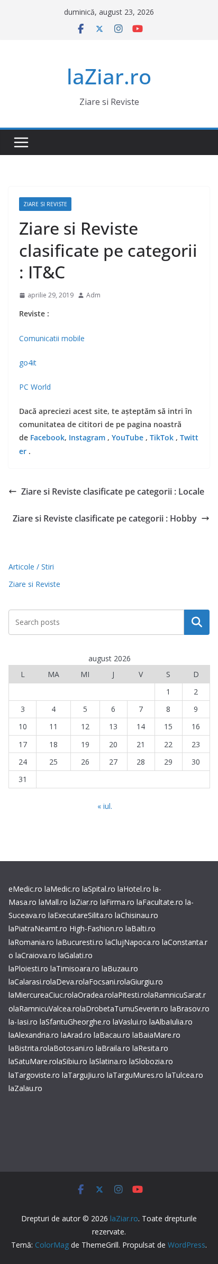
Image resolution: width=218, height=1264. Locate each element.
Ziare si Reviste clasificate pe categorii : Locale (112, 491)
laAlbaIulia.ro (171, 1022)
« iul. (104, 806)
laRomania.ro (31, 942)
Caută (196, 622)
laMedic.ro (63, 889)
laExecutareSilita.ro (80, 915)
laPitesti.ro (130, 995)
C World (37, 387)
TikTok (162, 437)
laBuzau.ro (120, 968)
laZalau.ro (25, 1088)
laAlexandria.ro (33, 1035)
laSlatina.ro (108, 1061)
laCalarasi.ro (29, 982)
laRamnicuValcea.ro (46, 1009)
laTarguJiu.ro (84, 1075)
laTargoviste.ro (34, 1075)
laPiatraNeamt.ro (37, 928)
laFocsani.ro (103, 982)
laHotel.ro (134, 889)
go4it (28, 363)
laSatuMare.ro (32, 1061)
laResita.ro (150, 1048)
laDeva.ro (66, 982)
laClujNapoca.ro (132, 942)
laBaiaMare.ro (156, 1035)
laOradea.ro (92, 995)
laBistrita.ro (28, 1048)
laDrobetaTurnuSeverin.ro (124, 1009)
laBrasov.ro (190, 1009)
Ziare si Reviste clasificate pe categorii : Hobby (105, 518)
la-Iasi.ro (23, 1022)
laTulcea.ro (184, 1075)
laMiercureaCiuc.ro (40, 995)
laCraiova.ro (35, 955)
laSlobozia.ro (151, 1061)
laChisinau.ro (136, 915)
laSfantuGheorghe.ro (75, 1022)
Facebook (47, 437)
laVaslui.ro (131, 1022)
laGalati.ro (75, 955)
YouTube (127, 437)
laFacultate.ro (160, 902)
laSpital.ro (98, 889)
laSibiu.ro (72, 1061)
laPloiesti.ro (28, 968)
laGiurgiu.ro (143, 982)
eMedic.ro (25, 889)
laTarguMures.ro (135, 1075)
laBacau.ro (112, 1035)
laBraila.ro (113, 1048)
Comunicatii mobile (52, 338)
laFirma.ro (117, 902)
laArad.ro (76, 1035)
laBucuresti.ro (79, 942)
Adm (93, 295)
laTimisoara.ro (74, 968)
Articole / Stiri (31, 567)
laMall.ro (53, 902)
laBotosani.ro (71, 1048)
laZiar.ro (109, 76)
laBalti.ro (140, 928)
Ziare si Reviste (45, 204)
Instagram (87, 437)
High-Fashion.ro (96, 928)
